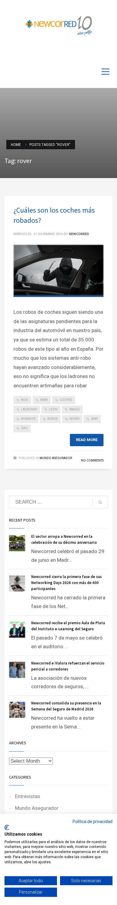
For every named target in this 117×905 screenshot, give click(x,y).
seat (94, 418)
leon (53, 409)
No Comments (92, 460)
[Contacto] (108, 51)
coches (66, 399)
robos (52, 418)
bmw (44, 399)
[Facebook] (90, 51)
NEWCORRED (79, 234)
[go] (100, 502)
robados (28, 418)
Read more (87, 439)
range (74, 409)
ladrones (29, 409)
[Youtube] (99, 51)
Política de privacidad (92, 821)
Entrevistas (27, 796)
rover (74, 418)
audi (24, 399)
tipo (24, 428)
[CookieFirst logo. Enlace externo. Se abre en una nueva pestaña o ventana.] (6, 827)
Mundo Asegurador (56, 458)
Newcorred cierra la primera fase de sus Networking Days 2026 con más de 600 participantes (66, 582)
